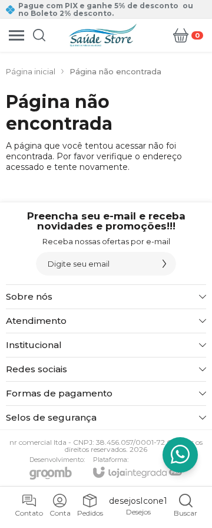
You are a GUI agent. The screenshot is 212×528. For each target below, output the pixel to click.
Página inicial (30, 71)
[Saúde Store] (103, 35)
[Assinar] (164, 264)
